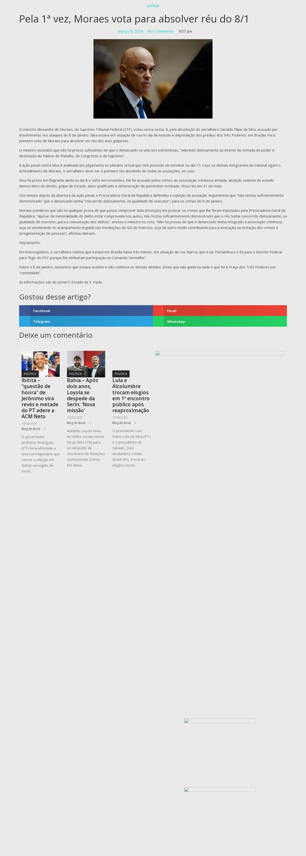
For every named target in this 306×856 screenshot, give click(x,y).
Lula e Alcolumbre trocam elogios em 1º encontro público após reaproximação (131, 395)
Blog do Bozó (31, 429)
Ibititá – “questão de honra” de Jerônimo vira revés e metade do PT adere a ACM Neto (40, 398)
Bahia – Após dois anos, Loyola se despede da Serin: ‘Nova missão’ (82, 395)
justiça (153, 5)
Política (30, 374)
